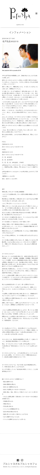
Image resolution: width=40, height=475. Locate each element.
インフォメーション (20, 32)
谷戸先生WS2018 (10, 41)
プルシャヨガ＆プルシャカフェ (20, 464)
